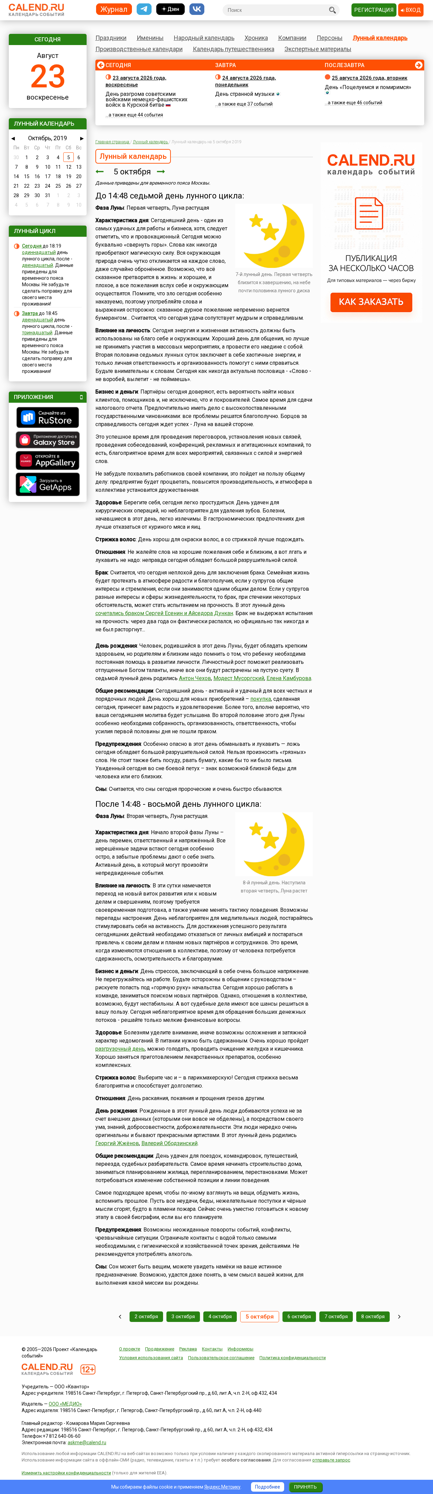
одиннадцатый (39, 252)
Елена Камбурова (289, 678)
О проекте (129, 1348)
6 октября (299, 1316)
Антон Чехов (195, 678)
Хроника (256, 37)
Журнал (114, 9)
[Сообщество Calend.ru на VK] (196, 9)
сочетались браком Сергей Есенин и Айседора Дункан (164, 613)
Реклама (188, 1348)
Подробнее (267, 1487)
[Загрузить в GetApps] (48, 485)
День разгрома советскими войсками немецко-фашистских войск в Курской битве (146, 99)
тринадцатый (37, 332)
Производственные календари (139, 48)
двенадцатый (37, 265)
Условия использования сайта (151, 1357)
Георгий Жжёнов (117, 1143)
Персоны (330, 37)
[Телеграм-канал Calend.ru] (144, 9)
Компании (292, 37)
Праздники (111, 37)
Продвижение (159, 1348)
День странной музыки (244, 94)
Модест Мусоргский (238, 678)
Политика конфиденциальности (292, 1357)
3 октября (183, 1316)
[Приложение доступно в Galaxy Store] (48, 440)
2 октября (146, 1316)
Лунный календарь (380, 37)
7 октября (336, 1316)
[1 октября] (120, 1317)
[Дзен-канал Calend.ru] (170, 9)
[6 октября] (161, 171)
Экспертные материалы (317, 48)
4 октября (220, 1316)
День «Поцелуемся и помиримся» (368, 87)
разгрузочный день (120, 1049)
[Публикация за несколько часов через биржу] (371, 321)
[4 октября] (99, 171)
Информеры (240, 1348)
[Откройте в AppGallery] (48, 461)
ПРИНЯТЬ (305, 1487)
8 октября (373, 1316)
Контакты (212, 1348)
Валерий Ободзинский (169, 1143)
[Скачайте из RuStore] (48, 418)
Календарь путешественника (233, 48)
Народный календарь (204, 37)
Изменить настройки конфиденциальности (66, 1472)
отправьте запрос (331, 1460)
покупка (260, 699)
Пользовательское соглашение (221, 1357)
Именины (150, 37)
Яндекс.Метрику (222, 1487)
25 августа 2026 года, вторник (369, 78)
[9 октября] (399, 1317)
